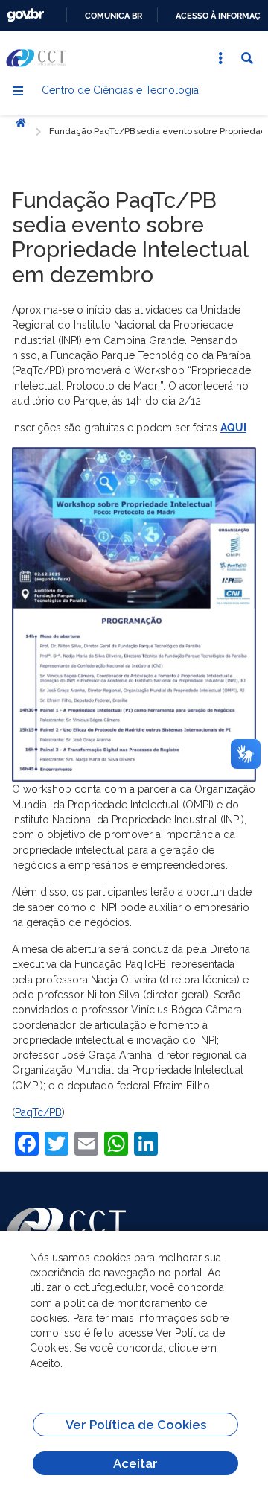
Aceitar (135, 1463)
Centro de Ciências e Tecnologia (120, 90)
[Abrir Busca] (247, 58)
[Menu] (18, 91)
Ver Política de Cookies (136, 1424)
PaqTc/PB (38, 1112)
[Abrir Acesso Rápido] (220, 58)
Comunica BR (113, 15)
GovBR (25, 15)
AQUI (233, 428)
